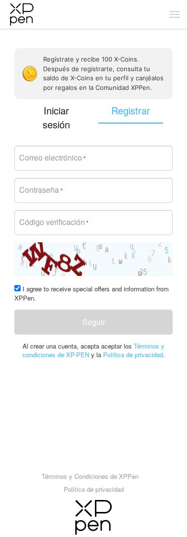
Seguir (93, 321)
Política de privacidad (133, 354)
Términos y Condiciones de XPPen (90, 476)
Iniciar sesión (56, 117)
